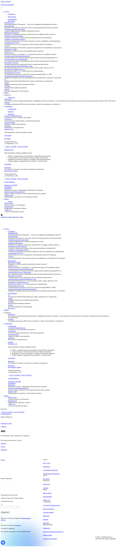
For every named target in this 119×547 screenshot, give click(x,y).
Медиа (10, 201)
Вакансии (7, 167)
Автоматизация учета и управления (15, 59)
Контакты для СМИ (10, 185)
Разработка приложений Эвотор (14, 39)
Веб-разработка (9, 26)
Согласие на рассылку (50, 538)
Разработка (12, 14)
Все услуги (11, 21)
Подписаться (5, 512)
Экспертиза (8, 119)
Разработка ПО (9, 22)
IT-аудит (7, 46)
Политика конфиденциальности (14, 192)
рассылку (18, 525)
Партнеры (7, 126)
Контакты (11, 114)
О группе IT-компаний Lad (13, 116)
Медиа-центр (8, 203)
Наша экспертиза (48, 509)
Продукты (11, 97)
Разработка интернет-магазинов (14, 29)
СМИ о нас (8, 210)
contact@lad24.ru (9, 182)
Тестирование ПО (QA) (11, 42)
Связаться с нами (6, 423)
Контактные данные (10, 171)
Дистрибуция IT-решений (51, 473)
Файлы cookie (8, 195)
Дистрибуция (12, 19)
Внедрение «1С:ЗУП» (11, 62)
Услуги (6, 229)
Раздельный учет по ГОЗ (12, 72)
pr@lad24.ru (8, 187)
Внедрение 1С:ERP (10, 49)
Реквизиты (7, 188)
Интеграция (12, 17)
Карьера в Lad (8, 129)
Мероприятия (8, 206)
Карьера (11, 111)
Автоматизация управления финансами (17, 56)
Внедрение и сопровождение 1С (14, 69)
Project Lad (7, 99)
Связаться (6, 217)
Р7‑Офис (7, 86)
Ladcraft (6, 102)
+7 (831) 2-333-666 (10, 146)
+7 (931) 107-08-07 (22, 146)
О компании (12, 109)
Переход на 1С (9, 52)
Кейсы (6, 310)
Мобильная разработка (11, 32)
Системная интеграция (50, 470)
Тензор (6, 82)
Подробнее (7, 135)
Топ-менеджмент (9, 122)
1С (5, 79)
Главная (3, 426)
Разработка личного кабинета (13, 36)
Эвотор (6, 89)
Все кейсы (46, 479)
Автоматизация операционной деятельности (18, 76)
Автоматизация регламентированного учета (18, 66)
